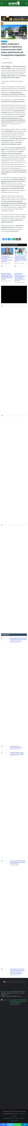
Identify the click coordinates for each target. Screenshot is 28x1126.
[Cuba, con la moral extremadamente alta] (5, 748)
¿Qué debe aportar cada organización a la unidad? (17, 753)
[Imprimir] (20, 239)
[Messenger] (9, 239)
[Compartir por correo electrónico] (17, 239)
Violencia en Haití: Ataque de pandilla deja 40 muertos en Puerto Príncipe (17, 862)
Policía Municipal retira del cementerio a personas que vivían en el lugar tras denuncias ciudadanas (17, 971)
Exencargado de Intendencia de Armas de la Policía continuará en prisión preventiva (7, 258)
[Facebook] (3, 239)
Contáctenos (16, 1118)
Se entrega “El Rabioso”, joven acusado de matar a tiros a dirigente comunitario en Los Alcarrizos (20, 277)
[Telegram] (14, 239)
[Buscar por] (26, 3)
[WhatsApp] (12, 239)
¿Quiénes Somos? (8, 1118)
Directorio (22, 1118)
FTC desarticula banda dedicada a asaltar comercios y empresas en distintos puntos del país (21, 258)
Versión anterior (14, 1120)
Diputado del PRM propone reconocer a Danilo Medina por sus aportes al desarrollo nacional (7, 276)
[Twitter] (6, 239)
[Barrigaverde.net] (14, 3)
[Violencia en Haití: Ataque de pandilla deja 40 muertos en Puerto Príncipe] (5, 913)
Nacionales (4, 41)
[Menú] (2, 3)
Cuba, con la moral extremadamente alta (16, 747)
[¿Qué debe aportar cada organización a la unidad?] (5, 805)
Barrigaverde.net (5, 991)
